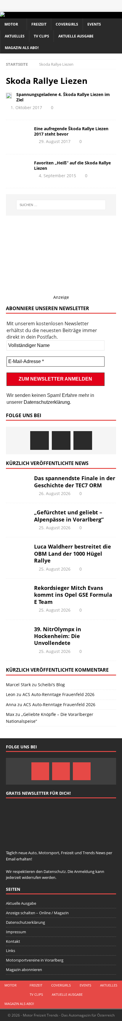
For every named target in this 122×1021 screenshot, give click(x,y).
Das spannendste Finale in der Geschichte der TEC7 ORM (74, 481)
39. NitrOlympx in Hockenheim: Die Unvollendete (57, 636)
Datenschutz (55, 871)
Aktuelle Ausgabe (76, 36)
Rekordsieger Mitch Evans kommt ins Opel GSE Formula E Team (73, 594)
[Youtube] (82, 440)
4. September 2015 (57, 175)
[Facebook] (39, 440)
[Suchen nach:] (61, 205)
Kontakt (13, 941)
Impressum (16, 931)
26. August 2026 (54, 493)
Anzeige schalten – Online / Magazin (37, 912)
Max (10, 714)
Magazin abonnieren (24, 969)
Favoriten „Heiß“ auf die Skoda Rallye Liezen (72, 165)
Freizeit (38, 24)
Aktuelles (15, 36)
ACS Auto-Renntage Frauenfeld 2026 (58, 694)
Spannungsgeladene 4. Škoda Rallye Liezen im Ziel (63, 97)
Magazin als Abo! (21, 47)
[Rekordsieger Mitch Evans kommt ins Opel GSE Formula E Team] (18, 593)
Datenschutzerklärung (47, 402)
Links (10, 950)
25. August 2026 (54, 527)
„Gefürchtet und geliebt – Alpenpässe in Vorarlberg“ (69, 516)
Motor (11, 24)
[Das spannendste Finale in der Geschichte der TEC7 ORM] (18, 484)
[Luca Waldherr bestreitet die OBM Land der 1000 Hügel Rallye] (18, 552)
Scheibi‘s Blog (51, 684)
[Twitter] (61, 440)
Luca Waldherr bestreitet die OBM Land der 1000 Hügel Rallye (72, 553)
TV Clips (41, 36)
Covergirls (67, 24)
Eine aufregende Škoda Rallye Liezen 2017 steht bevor (71, 131)
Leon (10, 694)
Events (94, 24)
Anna (11, 704)
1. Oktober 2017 (26, 107)
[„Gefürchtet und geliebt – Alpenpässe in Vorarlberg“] (18, 518)
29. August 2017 (54, 141)
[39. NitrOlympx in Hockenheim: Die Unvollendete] (18, 635)
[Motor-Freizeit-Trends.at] (26, 15)
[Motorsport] (9, 95)
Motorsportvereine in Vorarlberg (34, 960)
